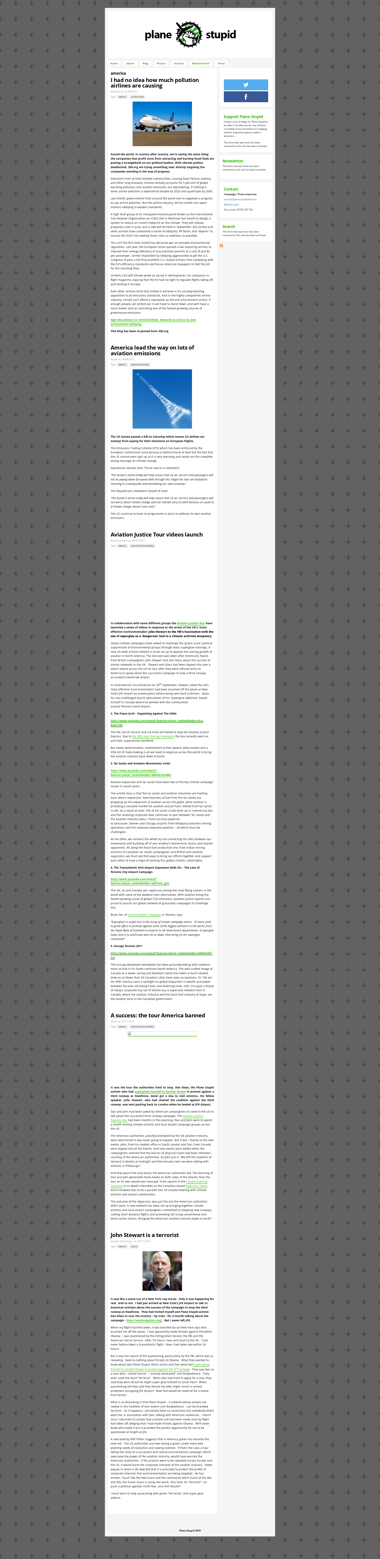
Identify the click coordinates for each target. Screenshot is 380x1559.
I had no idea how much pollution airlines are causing (155, 82)
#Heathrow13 (200, 63)
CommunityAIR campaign (144, 915)
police (134, 1246)
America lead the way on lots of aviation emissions (152, 350)
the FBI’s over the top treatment (153, 736)
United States (137, 97)
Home (114, 63)
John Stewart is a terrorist (145, 1235)
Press (221, 63)
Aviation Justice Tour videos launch (157, 534)
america (122, 97)
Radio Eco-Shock (196, 1186)
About (130, 63)
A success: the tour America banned (158, 1015)
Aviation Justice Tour (191, 623)
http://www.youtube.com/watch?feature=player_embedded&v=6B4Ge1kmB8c (141, 773)
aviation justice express (142, 546)
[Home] (190, 52)
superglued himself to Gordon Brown (160, 1091)
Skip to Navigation (221, 12)
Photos (161, 63)
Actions (179, 63)
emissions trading (140, 364)
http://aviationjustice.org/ (144, 1320)
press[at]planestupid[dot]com (240, 199)
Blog (145, 63)
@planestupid (231, 204)
